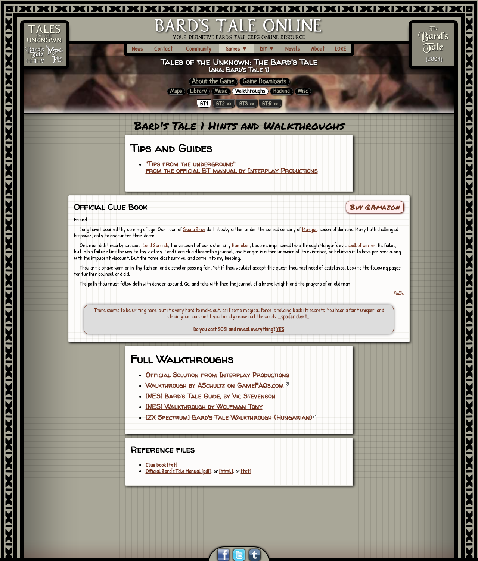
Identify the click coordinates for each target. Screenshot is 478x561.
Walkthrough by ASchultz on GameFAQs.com (215, 385)
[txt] (246, 471)
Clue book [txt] (161, 465)
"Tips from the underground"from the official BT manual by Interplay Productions (232, 167)
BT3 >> (246, 103)
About (318, 48)
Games (237, 48)
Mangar (309, 229)
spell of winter (362, 245)
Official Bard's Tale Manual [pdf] (178, 471)
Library (198, 91)
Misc (303, 91)
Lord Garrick (155, 245)
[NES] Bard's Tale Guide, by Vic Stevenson (211, 396)
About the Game (213, 81)
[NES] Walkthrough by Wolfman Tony (204, 406)
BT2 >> (223, 103)
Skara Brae (194, 229)
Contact (163, 48)
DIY (267, 48)
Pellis (398, 293)
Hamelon (241, 245)
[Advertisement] (239, 507)
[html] (226, 471)
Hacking (281, 91)
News (137, 48)
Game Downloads (264, 81)
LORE (340, 48)
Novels (292, 48)
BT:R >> (270, 103)
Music (221, 91)
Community (198, 48)
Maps (176, 91)
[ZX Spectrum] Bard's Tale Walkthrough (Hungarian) (229, 417)
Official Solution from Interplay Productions (217, 375)
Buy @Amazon (375, 207)
